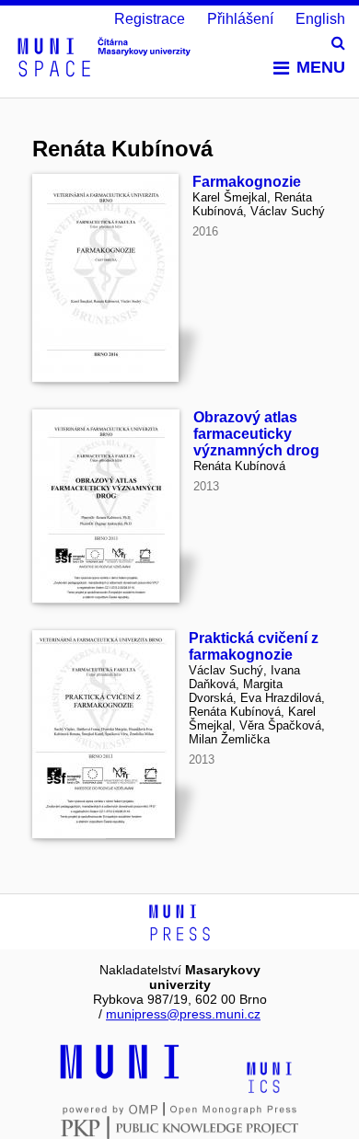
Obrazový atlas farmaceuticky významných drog (256, 433)
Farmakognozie (246, 182)
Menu (320, 67)
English (320, 19)
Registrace (149, 19)
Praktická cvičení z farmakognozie (253, 646)
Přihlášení (240, 19)
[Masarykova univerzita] (120, 1076)
